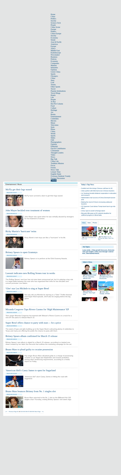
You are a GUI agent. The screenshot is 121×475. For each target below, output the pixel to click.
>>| (42, 411)
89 (32, 411)
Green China (55, 72)
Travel (53, 89)
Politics (53, 19)
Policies (53, 59)
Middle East (55, 51)
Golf (52, 82)
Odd (52, 140)
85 (25, 411)
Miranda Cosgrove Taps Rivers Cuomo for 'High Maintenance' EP (37, 309)
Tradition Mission (57, 163)
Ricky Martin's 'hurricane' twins (21, 231)
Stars (52, 80)
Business (54, 57)
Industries (54, 68)
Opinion (54, 70)
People (53, 25)
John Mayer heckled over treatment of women (28, 210)
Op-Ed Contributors (58, 148)
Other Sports (55, 87)
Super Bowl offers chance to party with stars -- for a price (33, 322)
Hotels (53, 95)
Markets (54, 65)
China (53, 16)
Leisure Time (55, 172)
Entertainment (56, 117)
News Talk (55, 170)
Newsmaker (55, 55)
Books (53, 114)
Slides (53, 138)
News (53, 157)
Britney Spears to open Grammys (21, 252)
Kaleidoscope (56, 53)
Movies (53, 121)
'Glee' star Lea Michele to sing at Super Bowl (27, 288)
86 (26, 411)
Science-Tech (56, 23)
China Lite (55, 161)
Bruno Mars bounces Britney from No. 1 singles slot (31, 391)
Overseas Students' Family (60, 176)
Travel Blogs (55, 93)
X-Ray (53, 102)
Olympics (54, 76)
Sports (53, 74)
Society (53, 21)
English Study (56, 174)
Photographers (56, 142)
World (53, 40)
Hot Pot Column (57, 104)
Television (54, 125)
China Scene (55, 27)
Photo (53, 129)
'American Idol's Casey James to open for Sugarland (31, 370)
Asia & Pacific (56, 42)
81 (18, 411)
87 (28, 411)
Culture (53, 108)
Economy (54, 38)
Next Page (38, 411)
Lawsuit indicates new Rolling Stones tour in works (30, 273)
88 (30, 411)
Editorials (54, 146)
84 (23, 411)
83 (21, 411)
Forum (53, 168)
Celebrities (55, 119)
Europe (53, 29)
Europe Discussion (58, 178)
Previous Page (13, 411)
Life (52, 97)
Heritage (54, 110)
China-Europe (56, 34)
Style (52, 127)
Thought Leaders (57, 153)
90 (34, 411)
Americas (54, 44)
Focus (53, 165)
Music (53, 123)
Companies (55, 63)
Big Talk (54, 159)
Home (53, 14)
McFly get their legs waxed (19, 189)
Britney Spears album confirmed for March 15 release (31, 336)
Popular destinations (58, 91)
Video (53, 155)
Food (53, 106)
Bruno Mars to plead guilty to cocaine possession (29, 349)
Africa (53, 48)
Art (52, 112)
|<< (6, 411)
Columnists (55, 151)
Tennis (53, 85)
